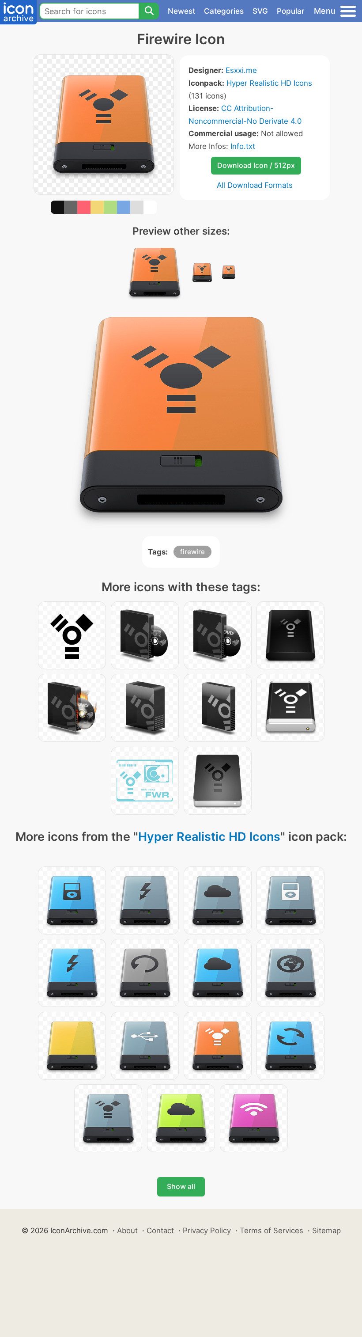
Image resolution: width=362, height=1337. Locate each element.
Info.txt (242, 146)
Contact (160, 1230)
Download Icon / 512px (256, 165)
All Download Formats (255, 185)
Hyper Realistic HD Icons (269, 83)
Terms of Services (271, 1230)
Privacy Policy (207, 1230)
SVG (260, 11)
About (127, 1230)
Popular (291, 11)
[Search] (149, 11)
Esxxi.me (241, 70)
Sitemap (326, 1230)
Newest (181, 11)
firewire (192, 551)
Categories (224, 11)
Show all (181, 1186)
